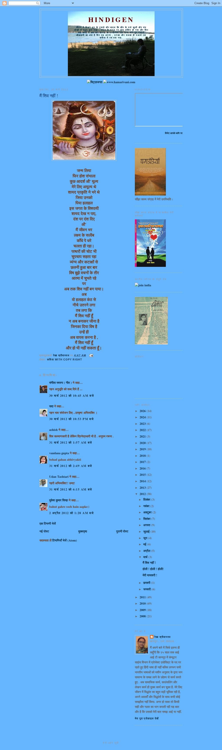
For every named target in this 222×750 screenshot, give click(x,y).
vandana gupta (59, 453)
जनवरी (147, 589)
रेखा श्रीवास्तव (162, 637)
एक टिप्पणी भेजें (47, 523)
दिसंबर (147, 499)
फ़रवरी (147, 582)
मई (145, 544)
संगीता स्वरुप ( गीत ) (60, 382)
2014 (143, 481)
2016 (143, 468)
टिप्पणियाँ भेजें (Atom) (64, 540)
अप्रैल (147, 550)
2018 (143, 455)
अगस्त (147, 525)
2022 (143, 430)
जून (145, 538)
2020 (143, 443)
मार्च (145, 557)
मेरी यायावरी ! (150, 575)
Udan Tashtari (59, 476)
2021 (143, 436)
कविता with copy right (64, 359)
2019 (143, 449)
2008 (143, 616)
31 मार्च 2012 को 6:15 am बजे (70, 489)
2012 (143, 494)
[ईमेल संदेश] (91, 355)
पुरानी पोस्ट (122, 531)
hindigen (111, 19)
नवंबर (146, 506)
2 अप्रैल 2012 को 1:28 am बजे (71, 513)
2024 (143, 417)
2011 (143, 597)
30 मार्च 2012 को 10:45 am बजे (71, 395)
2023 (143, 423)
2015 (143, 474)
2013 (143, 487)
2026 (143, 411)
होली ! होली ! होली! (153, 569)
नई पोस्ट (44, 531)
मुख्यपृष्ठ (82, 531)
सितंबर (147, 518)
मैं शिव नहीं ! (149, 562)
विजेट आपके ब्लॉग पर (174, 133)
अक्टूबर (147, 512)
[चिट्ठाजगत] (94, 82)
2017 (143, 462)
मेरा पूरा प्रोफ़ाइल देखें (146, 718)
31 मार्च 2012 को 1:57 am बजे (70, 442)
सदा (51, 406)
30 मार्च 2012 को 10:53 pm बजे (71, 419)
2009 (143, 610)
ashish (53, 429)
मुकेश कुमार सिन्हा (58, 500)
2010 (143, 603)
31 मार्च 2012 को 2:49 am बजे (70, 465)
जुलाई (146, 531)
